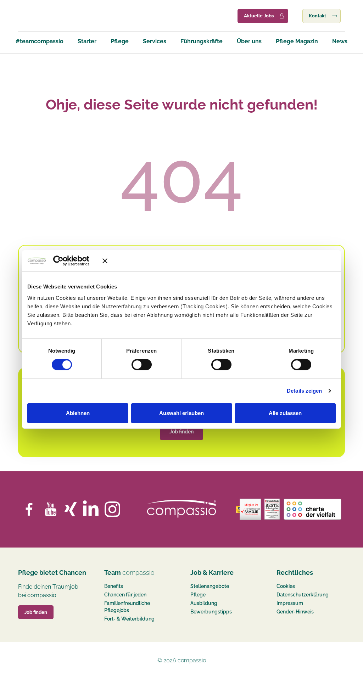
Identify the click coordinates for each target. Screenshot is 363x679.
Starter (87, 41)
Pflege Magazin (297, 41)
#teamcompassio (39, 41)
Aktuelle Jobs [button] (259, 15)
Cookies (286, 586)
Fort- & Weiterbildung (129, 619)
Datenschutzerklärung (303, 594)
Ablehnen (78, 413)
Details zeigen (304, 391)
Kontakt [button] (317, 15)
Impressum (290, 603)
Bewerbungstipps (211, 612)
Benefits (113, 586)
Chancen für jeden (125, 594)
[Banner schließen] (219, 260)
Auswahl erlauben (181, 413)
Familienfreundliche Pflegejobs (127, 606)
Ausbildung (203, 603)
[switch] (142, 364)
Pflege (120, 41)
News (339, 41)
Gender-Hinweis (295, 612)
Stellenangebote (209, 586)
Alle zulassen (285, 413)
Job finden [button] (35, 612)
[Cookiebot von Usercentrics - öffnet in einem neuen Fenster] (68, 261)
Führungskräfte (201, 41)
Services (154, 41)
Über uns (249, 41)
